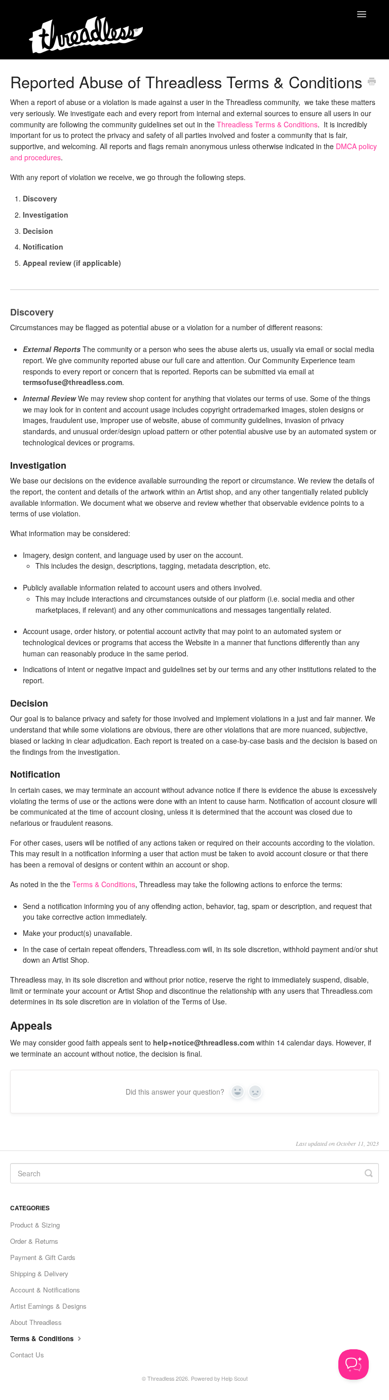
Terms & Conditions (103, 884)
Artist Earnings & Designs (48, 1306)
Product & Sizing (35, 1225)
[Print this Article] (372, 82)
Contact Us (27, 1354)
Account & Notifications (45, 1289)
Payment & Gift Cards (42, 1257)
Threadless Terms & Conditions (267, 124)
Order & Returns (34, 1241)
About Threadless (36, 1322)
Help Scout (234, 1378)
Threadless (160, 1378)
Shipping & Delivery (39, 1273)
